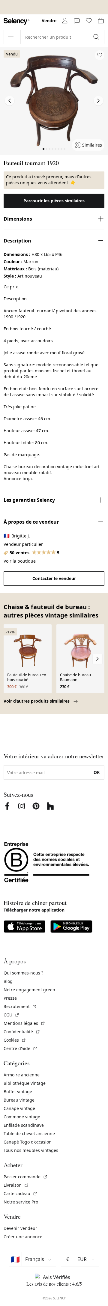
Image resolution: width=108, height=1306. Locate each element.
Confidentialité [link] (22, 1031)
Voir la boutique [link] (20, 561)
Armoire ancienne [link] (22, 1075)
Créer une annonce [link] (23, 1236)
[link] (16, 21)
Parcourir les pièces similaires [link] (54, 201)
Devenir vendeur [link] (20, 1228)
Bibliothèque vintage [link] (25, 1083)
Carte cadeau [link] (21, 1193)
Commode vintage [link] (22, 1117)
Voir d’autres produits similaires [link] (37, 701)
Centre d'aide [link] (21, 1048)
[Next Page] (98, 101)
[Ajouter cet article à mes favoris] (99, 55)
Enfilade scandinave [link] (24, 1125)
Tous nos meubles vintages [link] (31, 1150)
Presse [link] (10, 998)
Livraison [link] (16, 1185)
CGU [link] (12, 1015)
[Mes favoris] (88, 20)
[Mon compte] (64, 20)
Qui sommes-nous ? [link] (23, 973)
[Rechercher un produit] (97, 36)
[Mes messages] (76, 20)
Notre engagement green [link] (29, 989)
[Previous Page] (9, 101)
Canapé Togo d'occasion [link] (28, 1142)
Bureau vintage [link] (19, 1100)
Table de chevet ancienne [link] (29, 1133)
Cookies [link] (15, 1040)
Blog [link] (8, 981)
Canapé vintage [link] (19, 1108)
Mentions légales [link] (24, 1023)
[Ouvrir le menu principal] (11, 37)
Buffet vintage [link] (18, 1091)
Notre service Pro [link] (21, 1202)
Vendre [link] (49, 20)
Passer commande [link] (26, 1177)
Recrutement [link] (20, 1006)
